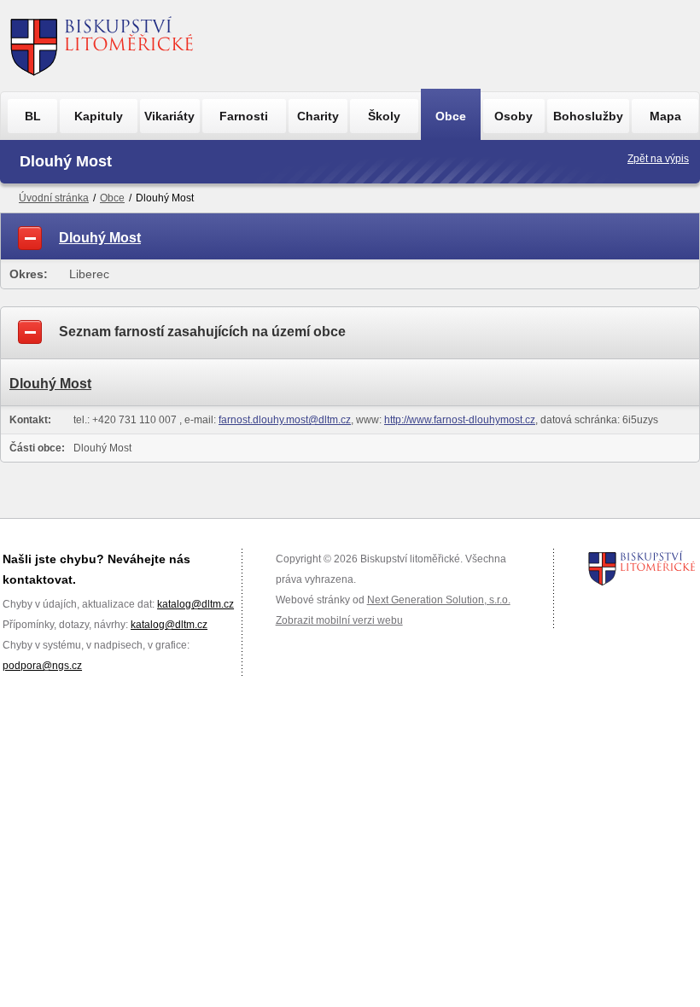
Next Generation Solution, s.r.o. (438, 600)
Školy (384, 116)
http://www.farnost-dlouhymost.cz (459, 420)
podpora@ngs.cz (42, 666)
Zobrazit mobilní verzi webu (339, 620)
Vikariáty (169, 116)
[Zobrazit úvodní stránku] (102, 46)
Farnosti (243, 116)
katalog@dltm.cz (195, 604)
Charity (318, 116)
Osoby (513, 116)
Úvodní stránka (54, 198)
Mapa (665, 116)
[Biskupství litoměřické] (641, 568)
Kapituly (98, 116)
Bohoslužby (588, 116)
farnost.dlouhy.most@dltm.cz (285, 420)
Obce (450, 116)
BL (33, 116)
